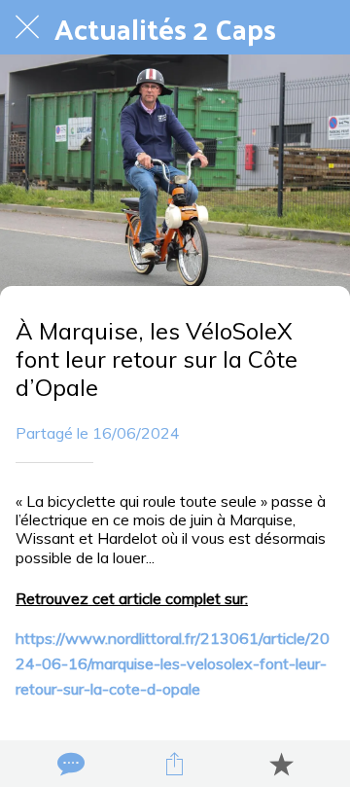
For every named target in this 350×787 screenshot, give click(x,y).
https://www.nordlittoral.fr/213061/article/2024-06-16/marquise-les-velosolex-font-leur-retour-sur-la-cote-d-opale (173, 663)
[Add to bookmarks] (281, 763)
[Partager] (175, 763)
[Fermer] (27, 27)
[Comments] (69, 763)
